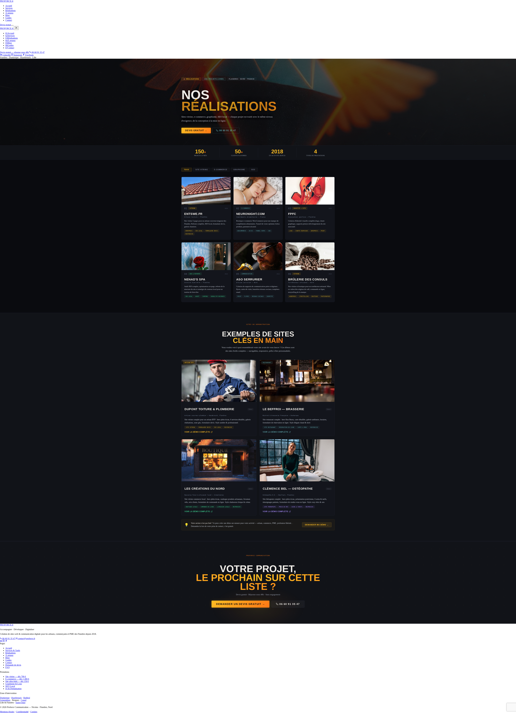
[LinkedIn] (1, 641)
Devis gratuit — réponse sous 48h (14, 52)
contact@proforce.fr (26, 638)
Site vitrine (201, 170)
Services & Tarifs (12, 650)
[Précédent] (200, 358)
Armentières (5, 700)
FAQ (7, 667)
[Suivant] (315, 358)
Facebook (29, 55)
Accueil (8, 6)
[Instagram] (4, 641)
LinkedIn (6, 55)
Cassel (23, 700)
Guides (8, 18)
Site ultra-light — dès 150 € (17, 681)
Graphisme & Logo (13, 684)
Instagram (18, 55)
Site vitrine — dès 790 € (15, 676)
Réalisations (10, 10)
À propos (9, 13)
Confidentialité (22, 712)
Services (8, 8)
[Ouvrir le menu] (12, 25)
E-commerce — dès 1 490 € (17, 679)
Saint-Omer (20, 702)
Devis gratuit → (196, 130)
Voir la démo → (219, 382)
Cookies (33, 712)
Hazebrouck (16, 698)
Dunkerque (5, 698)
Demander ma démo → (317, 525)
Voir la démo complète (197, 432)
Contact (8, 20)
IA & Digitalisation (13, 688)
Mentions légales (7, 712)
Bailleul (26, 698)
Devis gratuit (5, 25)
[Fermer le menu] (16, 28)
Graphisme (239, 170)
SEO (253, 170)
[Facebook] (6, 641)
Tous (186, 170)
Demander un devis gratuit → (240, 604)
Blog (7, 15)
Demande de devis (13, 665)
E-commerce (220, 170)
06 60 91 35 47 (38, 52)
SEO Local (10, 686)
